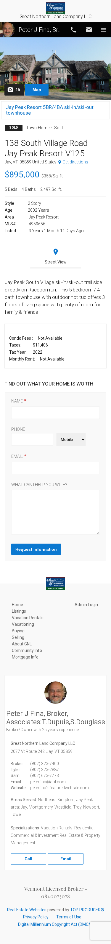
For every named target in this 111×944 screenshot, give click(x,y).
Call (73, 29)
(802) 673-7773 (44, 775)
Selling (18, 637)
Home (17, 604)
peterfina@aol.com (48, 781)
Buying (18, 630)
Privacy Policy (36, 917)
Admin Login (86, 604)
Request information (36, 549)
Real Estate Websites (26, 909)
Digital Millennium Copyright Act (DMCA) (55, 924)
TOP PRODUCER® (87, 909)
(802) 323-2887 (44, 769)
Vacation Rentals (28, 617)
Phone (18, 429)
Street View (56, 262)
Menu (103, 29)
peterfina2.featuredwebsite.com (59, 787)
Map (37, 89)
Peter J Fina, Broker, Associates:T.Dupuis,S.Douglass (40, 29)
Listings (19, 611)
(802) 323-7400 (44, 763)
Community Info (27, 650)
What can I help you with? (39, 484)
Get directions (75, 162)
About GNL (22, 644)
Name (17, 401)
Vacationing (23, 624)
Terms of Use (68, 917)
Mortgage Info (25, 657)
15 (17, 89)
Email (88, 29)
